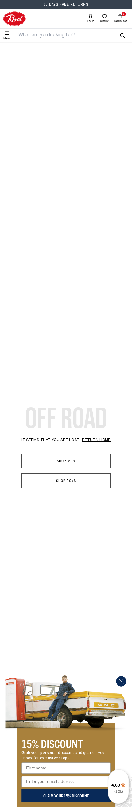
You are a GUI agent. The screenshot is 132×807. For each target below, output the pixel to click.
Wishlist (104, 20)
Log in (90, 20)
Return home (96, 440)
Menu (6, 38)
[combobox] (69, 35)
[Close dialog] (121, 681)
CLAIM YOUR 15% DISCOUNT (66, 795)
